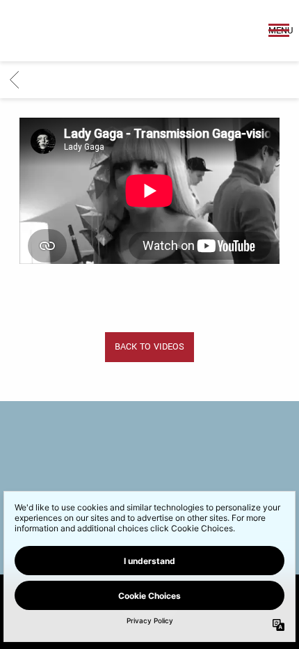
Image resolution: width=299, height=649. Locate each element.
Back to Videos (149, 347)
